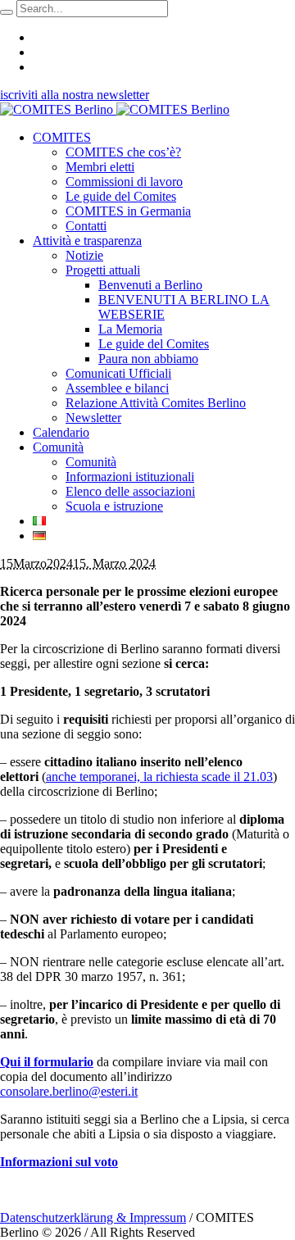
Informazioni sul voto (59, 1162)
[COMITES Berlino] (114, 109)
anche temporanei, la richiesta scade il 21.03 (159, 777)
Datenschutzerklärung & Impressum (93, 1217)
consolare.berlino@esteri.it (69, 1091)
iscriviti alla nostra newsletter (74, 95)
